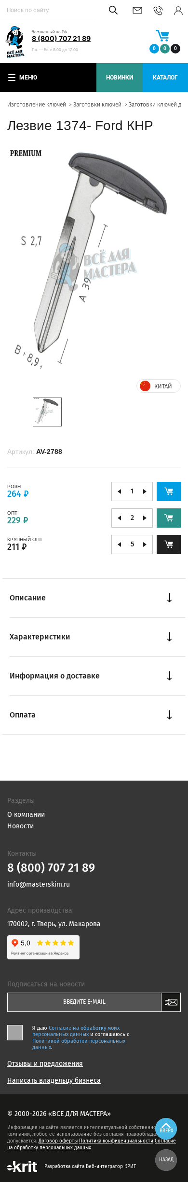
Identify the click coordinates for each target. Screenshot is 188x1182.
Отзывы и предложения (45, 1064)
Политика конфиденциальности (116, 1141)
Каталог (165, 77)
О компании (26, 814)
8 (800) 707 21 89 (61, 38)
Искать (111, 10)
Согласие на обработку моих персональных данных (76, 1031)
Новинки (119, 77)
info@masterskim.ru (137, 10)
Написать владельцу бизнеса (54, 1080)
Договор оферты (58, 1141)
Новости (20, 826)
